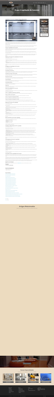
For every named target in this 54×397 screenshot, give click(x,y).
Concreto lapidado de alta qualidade (11, 254)
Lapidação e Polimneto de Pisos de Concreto (10, 177)
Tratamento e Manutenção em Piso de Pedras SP (10, 183)
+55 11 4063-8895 (31, 388)
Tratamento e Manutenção (21, 390)
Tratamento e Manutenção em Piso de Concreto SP (10, 178)
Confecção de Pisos (21, 389)
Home (34, 2)
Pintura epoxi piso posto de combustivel (11, 302)
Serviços (36, 2)
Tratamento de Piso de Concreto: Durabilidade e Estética (11, 190)
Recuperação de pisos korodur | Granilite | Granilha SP (11, 185)
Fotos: (6, 198)
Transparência (10, 389)
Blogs (41, 2)
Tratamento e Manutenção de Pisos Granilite (10, 191)
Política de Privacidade (11, 391)
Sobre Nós (39, 2)
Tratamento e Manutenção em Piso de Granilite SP (10, 179)
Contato (43, 2)
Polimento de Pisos (21, 388)
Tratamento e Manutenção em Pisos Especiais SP (10, 184)
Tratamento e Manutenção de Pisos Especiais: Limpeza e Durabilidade (12, 196)
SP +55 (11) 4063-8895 (9, 165)
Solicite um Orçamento (27, 363)
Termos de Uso (10, 390)
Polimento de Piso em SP (8, 189)
